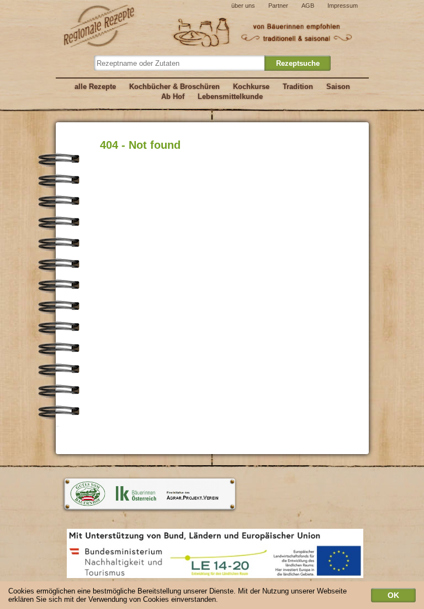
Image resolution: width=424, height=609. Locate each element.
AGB (307, 5)
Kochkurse (251, 86)
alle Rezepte (95, 86)
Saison (338, 86)
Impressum (342, 5)
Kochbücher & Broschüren (174, 86)
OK (393, 595)
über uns (243, 5)
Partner (278, 5)
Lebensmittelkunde (230, 96)
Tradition (298, 86)
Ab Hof (172, 96)
